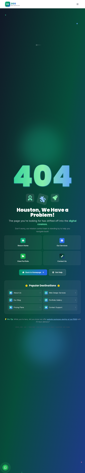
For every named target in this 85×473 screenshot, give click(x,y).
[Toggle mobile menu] (77, 4)
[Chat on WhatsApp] (5, 467)
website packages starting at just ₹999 (62, 319)
